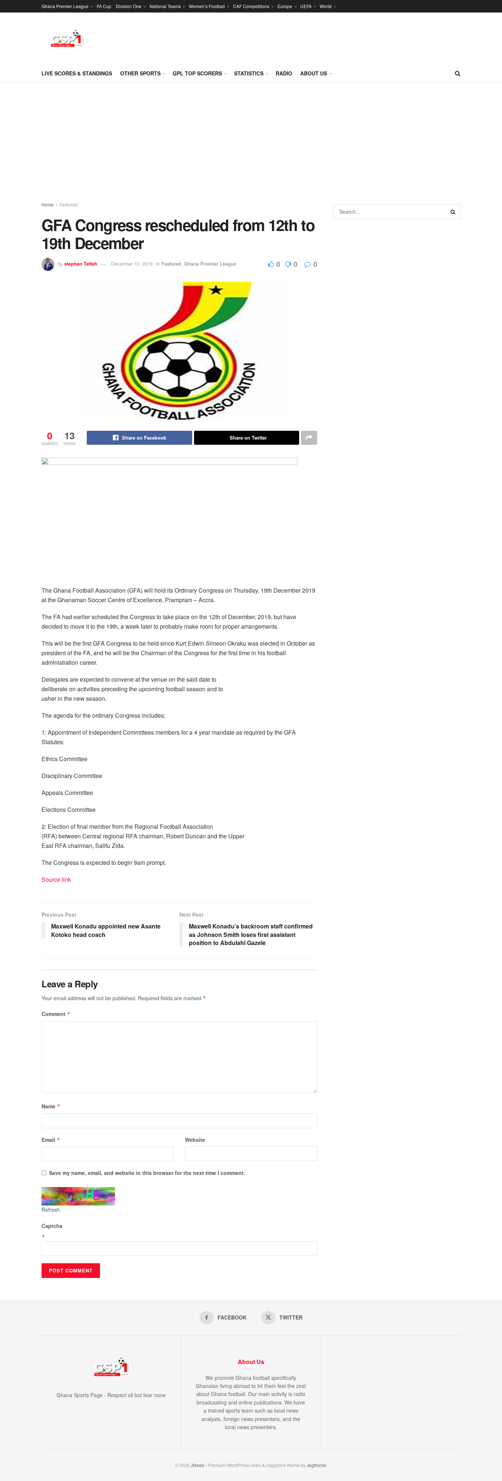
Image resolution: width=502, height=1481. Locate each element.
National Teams (165, 6)
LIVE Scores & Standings (77, 73)
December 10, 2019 (132, 263)
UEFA (306, 6)
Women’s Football (207, 6)
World (325, 6)
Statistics (248, 73)
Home (48, 204)
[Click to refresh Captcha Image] (78, 1196)
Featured (69, 204)
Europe (284, 6)
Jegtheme (316, 1465)
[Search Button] (457, 73)
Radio (284, 73)
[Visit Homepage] (67, 38)
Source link (56, 879)
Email (51, 1139)
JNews (197, 1465)
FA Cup (104, 6)
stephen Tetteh (80, 263)
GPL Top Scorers (197, 73)
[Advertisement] (251, 137)
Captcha (52, 1225)
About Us (313, 73)
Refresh (51, 1209)
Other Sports (140, 73)
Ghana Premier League (65, 6)
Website (195, 1139)
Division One (128, 6)
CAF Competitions (251, 6)
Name (51, 1106)
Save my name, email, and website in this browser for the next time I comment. (147, 1172)
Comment (56, 1013)
